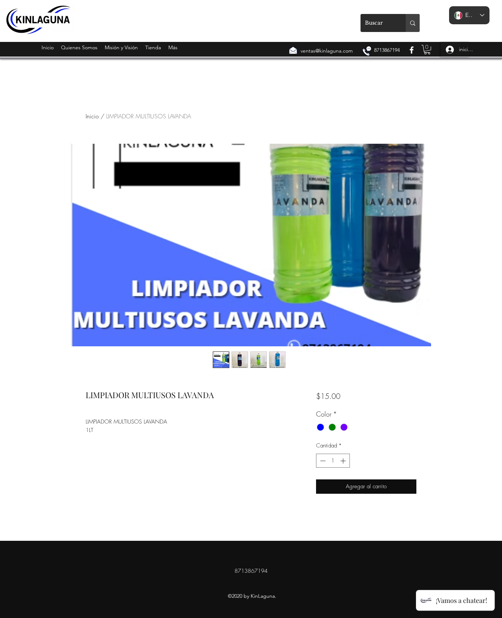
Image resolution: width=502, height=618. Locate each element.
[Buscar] (413, 23)
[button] (427, 49)
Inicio (92, 116)
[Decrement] (322, 461)
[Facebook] (411, 50)
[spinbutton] (333, 461)
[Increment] (344, 461)
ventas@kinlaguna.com (327, 50)
